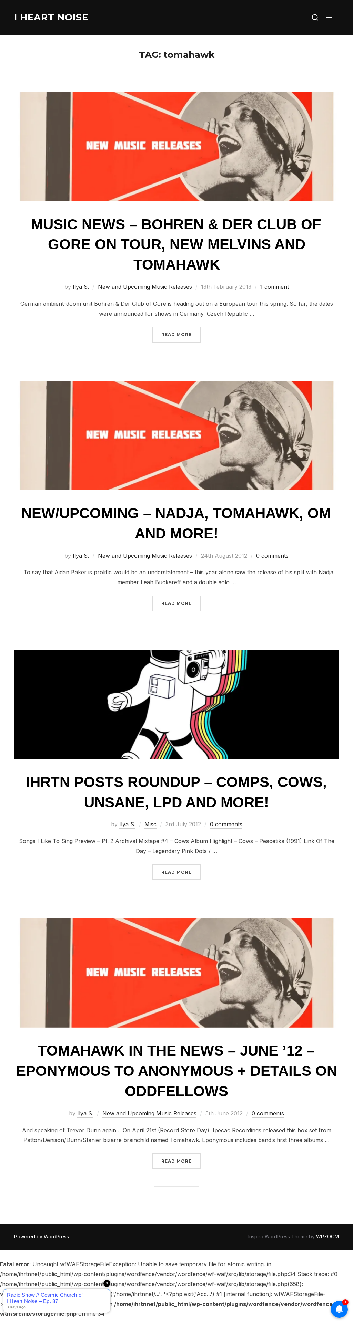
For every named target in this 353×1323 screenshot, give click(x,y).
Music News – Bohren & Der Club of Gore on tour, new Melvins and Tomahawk (176, 244)
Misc (150, 824)
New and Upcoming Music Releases (145, 286)
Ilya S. (81, 286)
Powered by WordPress (41, 1236)
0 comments (272, 555)
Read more (181, 334)
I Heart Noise (51, 17)
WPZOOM (327, 1236)
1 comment (274, 286)
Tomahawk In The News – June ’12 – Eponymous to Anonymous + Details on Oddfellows (176, 1070)
